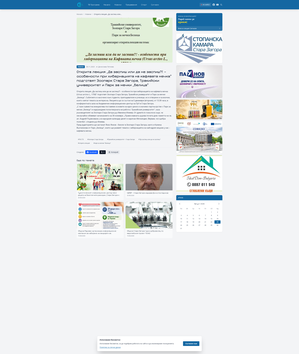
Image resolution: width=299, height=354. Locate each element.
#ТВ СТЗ (81, 139)
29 (211, 225)
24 (181, 225)
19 (193, 222)
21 (205, 222)
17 (181, 222)
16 (217, 219)
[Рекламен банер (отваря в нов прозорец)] (199, 48)
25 (187, 225)
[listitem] (205, 5)
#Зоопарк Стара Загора (95, 139)
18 (187, 222)
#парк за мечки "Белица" (102, 143)
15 (211, 219)
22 (211, 222)
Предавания (131, 5)
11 (187, 219)
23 (217, 222)
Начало (107, 5)
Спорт (144, 5)
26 (193, 225)
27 (199, 225)
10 (181, 219)
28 (205, 225)
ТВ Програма (93, 5)
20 (199, 222)
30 (217, 225)
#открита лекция (84, 143)
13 (199, 219)
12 (193, 219)
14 (205, 219)
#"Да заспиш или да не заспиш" (150, 139)
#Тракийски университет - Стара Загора (121, 139)
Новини (117, 5)
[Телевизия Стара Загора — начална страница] (80, 4)
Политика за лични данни (110, 347)
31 (181, 228)
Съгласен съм (191, 343)
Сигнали (155, 5)
